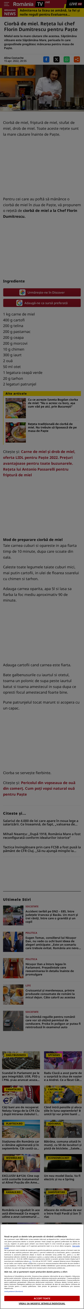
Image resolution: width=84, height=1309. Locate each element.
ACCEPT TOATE (42, 1298)
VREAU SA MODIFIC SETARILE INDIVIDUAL (42, 1303)
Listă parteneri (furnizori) (13, 1291)
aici (30, 1261)
